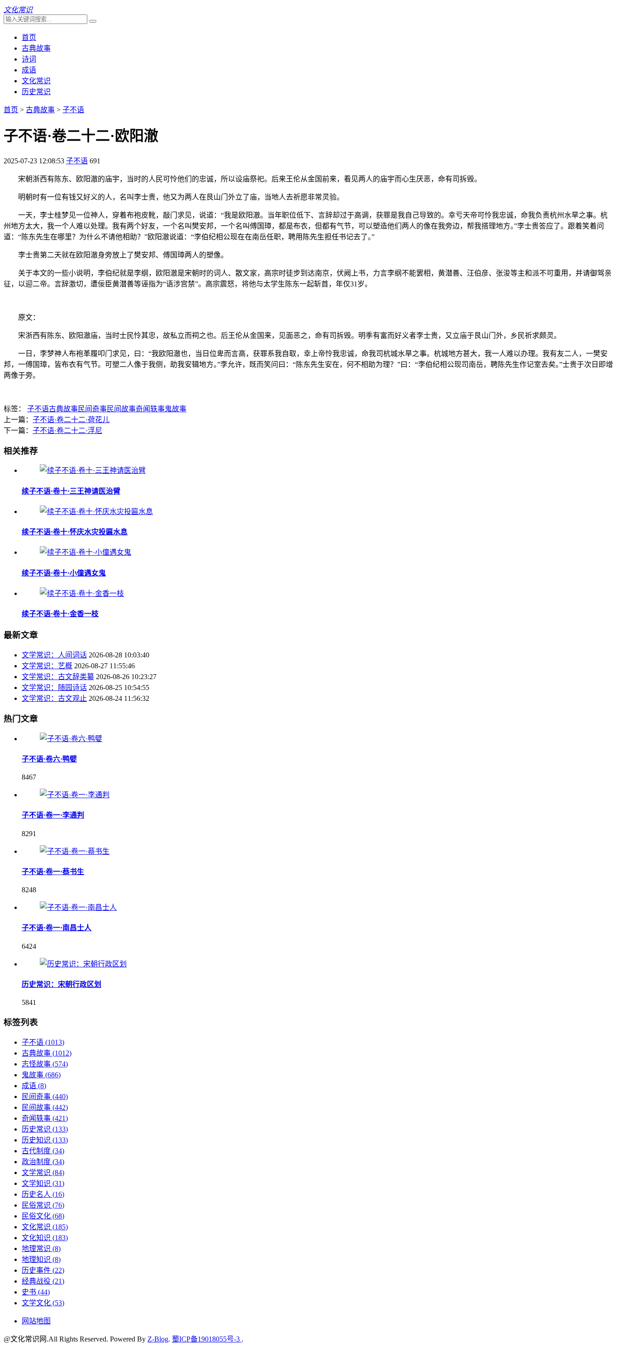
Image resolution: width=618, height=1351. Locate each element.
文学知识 (43, 1183)
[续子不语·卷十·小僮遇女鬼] (85, 552)
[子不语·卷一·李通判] (74, 795)
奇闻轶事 (150, 409)
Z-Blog (157, 1339)
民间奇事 (92, 409)
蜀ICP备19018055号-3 (207, 1339)
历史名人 (43, 1194)
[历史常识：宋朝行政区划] (83, 964)
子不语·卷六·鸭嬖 (49, 759)
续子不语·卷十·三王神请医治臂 (71, 491)
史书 (36, 1292)
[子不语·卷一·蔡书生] (74, 851)
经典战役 (43, 1281)
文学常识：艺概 (47, 666)
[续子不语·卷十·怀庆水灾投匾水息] (96, 511)
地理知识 (41, 1259)
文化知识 (45, 1238)
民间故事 (121, 409)
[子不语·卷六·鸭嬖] (71, 738)
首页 (29, 37)
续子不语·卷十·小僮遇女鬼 (64, 573)
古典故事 (36, 48)
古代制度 (43, 1151)
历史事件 (43, 1270)
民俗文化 (43, 1216)
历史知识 (45, 1140)
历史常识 (36, 91)
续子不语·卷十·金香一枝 (60, 614)
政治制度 (43, 1161)
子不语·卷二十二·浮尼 (67, 430)
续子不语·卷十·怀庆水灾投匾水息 (75, 532)
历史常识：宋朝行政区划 (61, 984)
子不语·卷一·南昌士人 (56, 928)
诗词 (29, 59)
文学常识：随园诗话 (54, 687)
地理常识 (41, 1248)
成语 (29, 70)
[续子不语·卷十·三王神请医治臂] (93, 470)
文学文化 (43, 1303)
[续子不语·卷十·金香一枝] (82, 593)
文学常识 (43, 1172)
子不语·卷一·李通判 (53, 815)
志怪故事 (45, 1064)
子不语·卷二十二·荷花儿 (71, 419)
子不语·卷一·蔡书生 (53, 871)
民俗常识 (43, 1205)
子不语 (73, 110)
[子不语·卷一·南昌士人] (78, 907)
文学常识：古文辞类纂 (58, 676)
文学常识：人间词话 (54, 655)
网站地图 (36, 1321)
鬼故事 (175, 409)
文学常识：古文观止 (54, 698)
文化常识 (36, 81)
